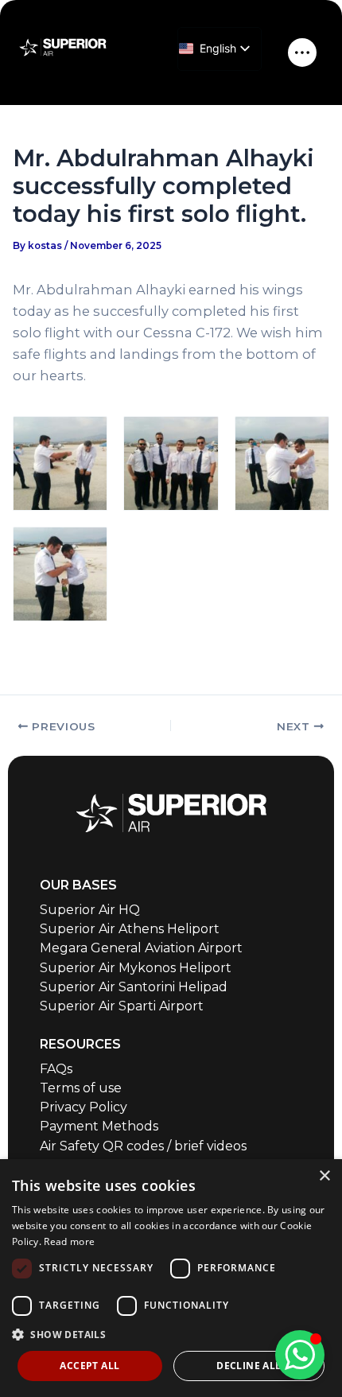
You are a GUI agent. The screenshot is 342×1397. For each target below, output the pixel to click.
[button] (171, 1334)
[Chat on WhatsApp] (300, 1354)
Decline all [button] (248, 1365)
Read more (69, 1241)
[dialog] (171, 1278)
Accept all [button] (89, 1365)
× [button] (324, 1176)
